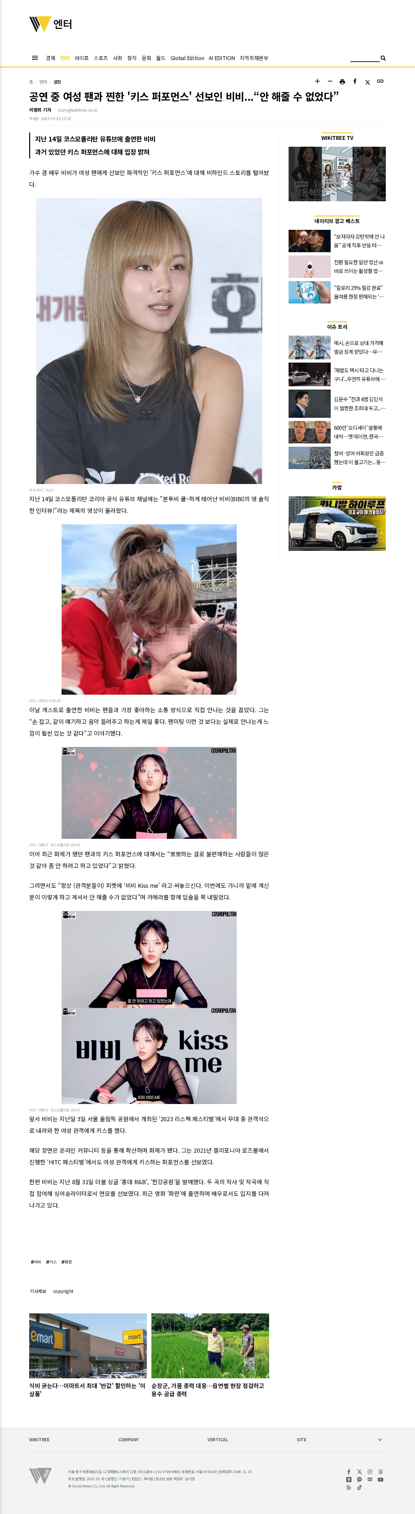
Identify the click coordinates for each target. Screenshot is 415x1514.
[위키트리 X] (359, 1472)
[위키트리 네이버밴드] (349, 1487)
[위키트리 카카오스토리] (349, 1479)
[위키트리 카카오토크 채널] (359, 1479)
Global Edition (187, 58)
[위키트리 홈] (40, 30)
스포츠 (101, 58)
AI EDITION (222, 58)
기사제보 (38, 1291)
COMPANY (128, 1440)
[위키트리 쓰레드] (380, 1472)
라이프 (82, 58)
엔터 (64, 58)
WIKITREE (39, 1440)
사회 (117, 58)
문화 (146, 58)
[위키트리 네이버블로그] (370, 1479)
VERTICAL (218, 1440)
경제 (50, 58)
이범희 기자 (40, 109)
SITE (301, 1440)
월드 (160, 58)
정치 (131, 58)
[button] (317, 82)
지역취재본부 (254, 58)
